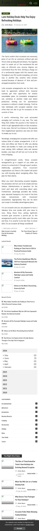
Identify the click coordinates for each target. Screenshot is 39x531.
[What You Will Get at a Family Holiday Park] (8, 484)
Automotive (5, 412)
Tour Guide (5, 437)
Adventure (5, 408)
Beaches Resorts (7, 416)
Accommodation (6, 404)
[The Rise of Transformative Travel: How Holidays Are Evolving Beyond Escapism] (8, 464)
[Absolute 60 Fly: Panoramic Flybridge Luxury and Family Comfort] (7, 276)
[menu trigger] (35, 3)
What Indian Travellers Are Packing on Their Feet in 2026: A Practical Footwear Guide (25, 248)
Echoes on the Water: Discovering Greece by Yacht (18, 331)
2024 (5, 376)
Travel (4, 442)
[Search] (30, 3)
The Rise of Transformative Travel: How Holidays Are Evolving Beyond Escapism (25, 464)
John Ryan (8, 25)
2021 (5, 388)
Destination (5, 425)
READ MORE (31, 473)
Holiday (6, 13)
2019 (5, 392)
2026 (5, 350)
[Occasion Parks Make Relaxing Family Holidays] (8, 514)
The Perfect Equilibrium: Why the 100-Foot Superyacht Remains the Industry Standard (25, 261)
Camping (4, 421)
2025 (5, 372)
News (3, 433)
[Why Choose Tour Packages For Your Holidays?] (8, 499)
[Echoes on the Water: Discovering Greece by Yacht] (7, 288)
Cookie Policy (30, 524)
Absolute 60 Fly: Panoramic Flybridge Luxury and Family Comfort (23, 275)
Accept (19, 528)
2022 (5, 384)
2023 (5, 380)
